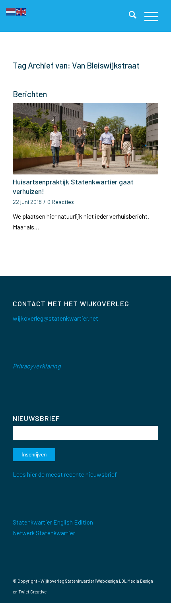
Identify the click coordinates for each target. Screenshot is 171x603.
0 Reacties (60, 201)
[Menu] (147, 16)
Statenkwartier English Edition (53, 522)
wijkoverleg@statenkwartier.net (55, 318)
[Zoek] (128, 16)
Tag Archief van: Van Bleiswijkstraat (76, 65)
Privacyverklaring (37, 366)
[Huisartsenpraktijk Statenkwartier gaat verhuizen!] (85, 138)
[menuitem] (128, 16)
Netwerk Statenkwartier (44, 532)
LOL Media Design (136, 580)
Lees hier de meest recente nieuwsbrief (65, 474)
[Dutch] (11, 11)
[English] (21, 11)
